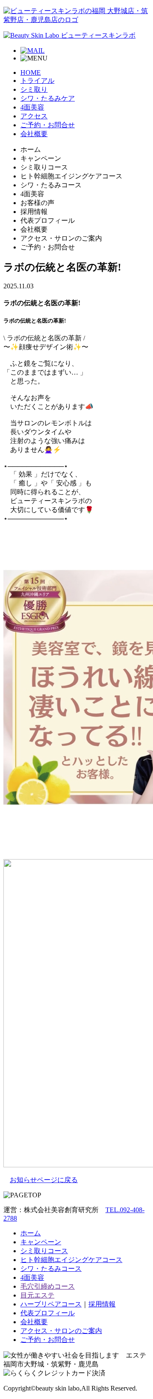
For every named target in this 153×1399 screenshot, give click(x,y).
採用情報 (102, 1304)
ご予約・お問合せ (47, 125)
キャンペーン (40, 1242)
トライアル (37, 80)
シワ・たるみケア (47, 98)
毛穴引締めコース (47, 1286)
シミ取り (34, 89)
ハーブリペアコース (51, 1304)
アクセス (34, 116)
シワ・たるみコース (51, 1268)
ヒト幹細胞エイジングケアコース (71, 1259)
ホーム (30, 1233)
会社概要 (34, 133)
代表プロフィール (47, 1313)
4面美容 (32, 107)
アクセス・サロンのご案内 (61, 1330)
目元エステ (37, 1295)
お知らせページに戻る (44, 1179)
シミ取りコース (44, 1250)
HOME (30, 72)
